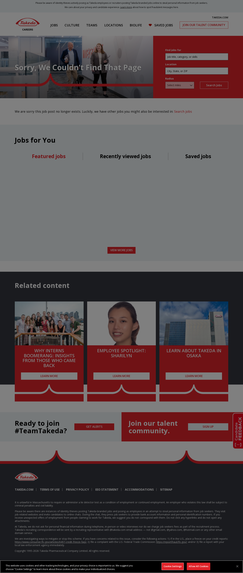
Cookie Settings (173, 566)
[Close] (237, 566)
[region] (121, 566)
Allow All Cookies (198, 566)
